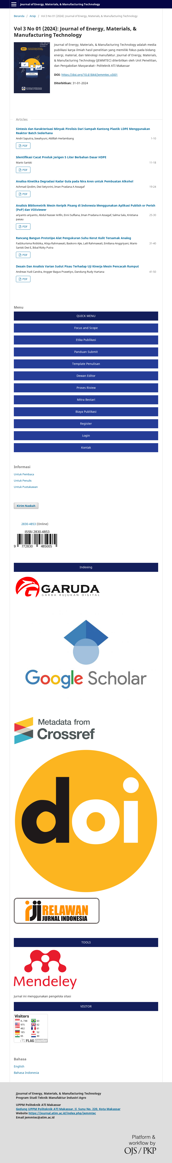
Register (86, 424)
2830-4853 (28, 524)
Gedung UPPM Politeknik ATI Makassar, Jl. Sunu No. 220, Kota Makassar (68, 1109)
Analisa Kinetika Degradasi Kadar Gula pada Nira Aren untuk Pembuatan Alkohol (74, 181)
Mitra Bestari (86, 400)
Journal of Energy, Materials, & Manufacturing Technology (60, 4)
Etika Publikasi (86, 340)
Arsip (33, 16)
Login (86, 435)
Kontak (86, 447)
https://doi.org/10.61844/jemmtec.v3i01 (89, 75)
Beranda (19, 16)
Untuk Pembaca (24, 474)
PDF (24, 146)
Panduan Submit (86, 352)
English (19, 1066)
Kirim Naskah (26, 506)
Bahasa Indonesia (26, 1073)
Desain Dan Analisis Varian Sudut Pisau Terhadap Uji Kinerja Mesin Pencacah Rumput (77, 266)
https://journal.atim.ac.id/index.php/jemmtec (62, 1113)
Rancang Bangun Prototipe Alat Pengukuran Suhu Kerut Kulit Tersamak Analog (73, 238)
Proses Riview (86, 388)
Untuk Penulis (22, 480)
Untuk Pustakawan (26, 487)
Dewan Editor (86, 376)
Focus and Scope (86, 328)
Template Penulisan (86, 364)
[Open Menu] (14, 4)
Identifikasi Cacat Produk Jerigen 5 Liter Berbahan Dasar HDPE (61, 157)
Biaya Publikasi (86, 412)
